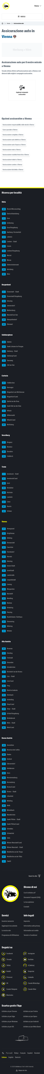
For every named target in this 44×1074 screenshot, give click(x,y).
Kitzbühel (8, 488)
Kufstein (8, 492)
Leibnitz (7, 237)
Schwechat (8, 833)
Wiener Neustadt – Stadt (13, 847)
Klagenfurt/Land (10, 397)
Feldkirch (8, 456)
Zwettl (7, 861)
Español (30, 1053)
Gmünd (7, 759)
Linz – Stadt (9, 676)
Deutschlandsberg (11, 214)
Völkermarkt (9, 415)
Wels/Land (8, 727)
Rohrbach (8, 695)
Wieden (7, 631)
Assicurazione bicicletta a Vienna (13, 169)
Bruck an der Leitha (11, 750)
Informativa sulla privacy (32, 926)
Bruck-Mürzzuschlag (12, 209)
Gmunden (8, 662)
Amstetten (8, 745)
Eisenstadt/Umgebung (12, 296)
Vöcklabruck (9, 718)
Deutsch (18, 1057)
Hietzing (7, 561)
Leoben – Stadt (10, 241)
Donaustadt (9, 543)
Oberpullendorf (10, 319)
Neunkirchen (9, 815)
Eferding (8, 653)
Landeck (7, 497)
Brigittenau (9, 533)
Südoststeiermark (11, 265)
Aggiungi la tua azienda (9, 926)
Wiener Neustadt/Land (12, 843)
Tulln (6, 838)
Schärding (8, 699)
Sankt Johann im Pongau (13, 346)
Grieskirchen (9, 667)
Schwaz (7, 511)
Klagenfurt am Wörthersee (14, 392)
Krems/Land (9, 787)
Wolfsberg (8, 424)
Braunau (8, 648)
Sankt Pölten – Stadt (12, 819)
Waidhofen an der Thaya (13, 852)
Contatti (26, 907)
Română (37, 1053)
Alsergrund (8, 529)
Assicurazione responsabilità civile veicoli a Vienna (18, 125)
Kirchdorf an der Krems (12, 672)
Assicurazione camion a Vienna (12, 165)
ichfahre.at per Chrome (9, 1011)
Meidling (8, 598)
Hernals (7, 556)
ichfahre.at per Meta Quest (32, 1027)
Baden (7, 754)
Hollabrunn (8, 768)
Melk (6, 805)
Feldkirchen (9, 383)
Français (23, 1053)
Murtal (7, 255)
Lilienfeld (8, 796)
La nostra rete (6, 930)
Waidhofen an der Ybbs (12, 856)
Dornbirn (8, 451)
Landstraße (8, 575)
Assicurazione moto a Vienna (12, 150)
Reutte (7, 506)
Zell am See (8, 365)
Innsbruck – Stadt (11, 474)
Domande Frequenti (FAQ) (32, 897)
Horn (6, 773)
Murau (7, 260)
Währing (8, 626)
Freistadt (8, 658)
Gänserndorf (9, 764)
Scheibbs (8, 829)
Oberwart (8, 324)
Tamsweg (8, 360)
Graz (7, 218)
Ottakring (8, 607)
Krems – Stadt (9, 791)
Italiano (4, 1057)
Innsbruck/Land (10, 478)
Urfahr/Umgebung (11, 713)
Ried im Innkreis (10, 690)
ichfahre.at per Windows (10, 1021)
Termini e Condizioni (30, 935)
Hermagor (8, 387)
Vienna (8, 23)
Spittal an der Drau (11, 401)
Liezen (7, 246)
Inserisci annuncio (8, 921)
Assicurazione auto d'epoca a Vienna (14, 145)
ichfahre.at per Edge (8, 1016)
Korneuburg (9, 782)
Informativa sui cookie (31, 930)
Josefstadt (8, 570)
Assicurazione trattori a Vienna (12, 160)
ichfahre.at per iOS (8, 1027)
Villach (7, 411)
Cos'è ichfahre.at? (30, 893)
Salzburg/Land (10, 356)
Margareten (9, 589)
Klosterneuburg (10, 778)
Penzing (7, 612)
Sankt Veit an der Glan (12, 406)
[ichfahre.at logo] (6, 6)
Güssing (7, 301)
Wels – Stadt (9, 723)
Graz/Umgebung (10, 228)
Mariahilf (8, 594)
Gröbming (8, 223)
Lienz (6, 502)
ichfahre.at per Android (31, 1021)
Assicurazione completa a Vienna (13, 135)
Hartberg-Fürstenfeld (12, 232)
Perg (6, 686)
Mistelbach (8, 810)
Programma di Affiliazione (10, 935)
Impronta (27, 921)
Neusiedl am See (10, 315)
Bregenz (8, 442)
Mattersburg (9, 310)
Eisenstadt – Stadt (11, 292)
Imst (6, 483)
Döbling (7, 538)
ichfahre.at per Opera (30, 1016)
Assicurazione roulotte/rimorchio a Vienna (16, 155)
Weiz (6, 274)
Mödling (7, 801)
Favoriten (8, 547)
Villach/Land (9, 420)
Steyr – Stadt (9, 709)
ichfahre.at (18, 1067)
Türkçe (16, 1053)
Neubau (7, 603)
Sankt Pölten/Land (11, 824)
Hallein (7, 342)
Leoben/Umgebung (11, 251)
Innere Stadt (9, 566)
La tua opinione (29, 902)
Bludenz (7, 447)
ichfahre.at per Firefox (30, 1011)
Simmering (8, 622)
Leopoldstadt (9, 580)
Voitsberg (8, 269)
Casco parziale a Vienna (10, 130)
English (10, 1057)
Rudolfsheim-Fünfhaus (12, 617)
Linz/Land (8, 681)
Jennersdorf (9, 306)
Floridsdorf (8, 552)
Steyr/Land (8, 704)
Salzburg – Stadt (11, 351)
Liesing (7, 584)
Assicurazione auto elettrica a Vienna (14, 140)
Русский (9, 1053)
